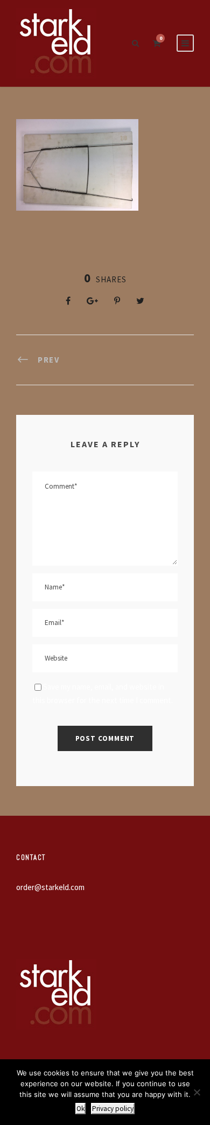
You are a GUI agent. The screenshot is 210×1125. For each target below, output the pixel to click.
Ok (80, 1108)
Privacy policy (113, 1108)
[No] (196, 1092)
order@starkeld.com (50, 887)
